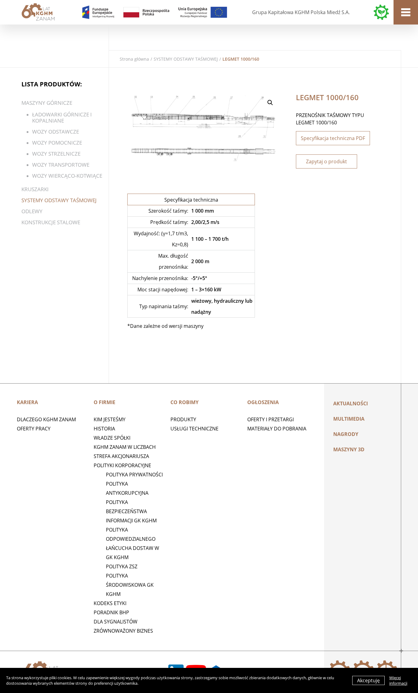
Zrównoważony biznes (123, 630)
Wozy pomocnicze (57, 142)
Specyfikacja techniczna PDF (333, 138)
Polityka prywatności (134, 474)
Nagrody (345, 434)
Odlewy (32, 211)
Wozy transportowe (60, 164)
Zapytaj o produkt (326, 161)
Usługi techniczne (194, 428)
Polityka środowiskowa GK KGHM (130, 584)
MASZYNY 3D (348, 449)
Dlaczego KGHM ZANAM (46, 419)
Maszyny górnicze (46, 102)
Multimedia (348, 418)
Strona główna (134, 59)
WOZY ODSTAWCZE (55, 131)
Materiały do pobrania (276, 428)
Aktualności (350, 403)
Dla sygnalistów (115, 621)
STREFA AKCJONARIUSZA (121, 456)
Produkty (183, 419)
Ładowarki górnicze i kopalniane (62, 117)
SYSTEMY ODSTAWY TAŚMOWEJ (186, 59)
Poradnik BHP (111, 612)
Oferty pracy (33, 428)
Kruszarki (35, 189)
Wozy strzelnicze (56, 153)
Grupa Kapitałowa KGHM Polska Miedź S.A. (301, 12)
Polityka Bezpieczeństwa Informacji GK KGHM (131, 511)
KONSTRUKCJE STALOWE (50, 222)
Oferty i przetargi (270, 419)
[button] (270, 102)
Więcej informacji (398, 680)
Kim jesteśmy (109, 419)
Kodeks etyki (110, 603)
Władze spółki (112, 437)
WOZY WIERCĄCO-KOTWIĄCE (67, 175)
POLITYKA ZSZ (121, 566)
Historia (104, 428)
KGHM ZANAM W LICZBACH (125, 447)
